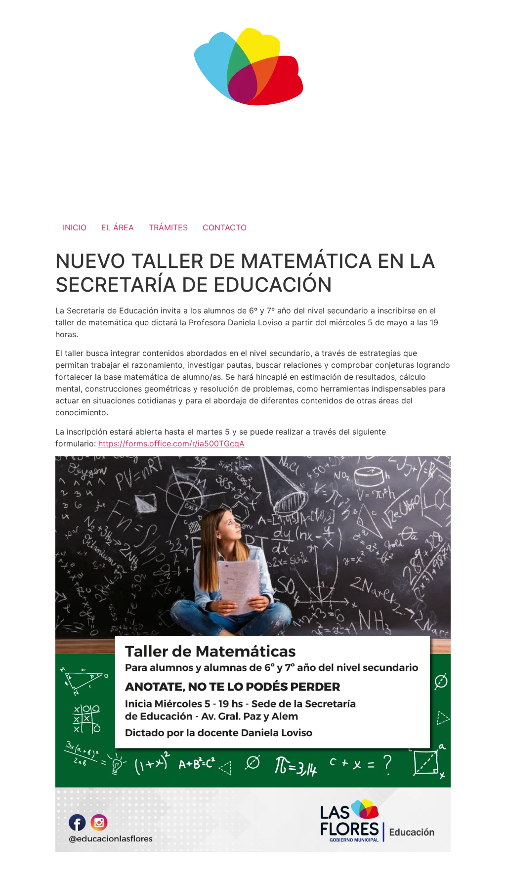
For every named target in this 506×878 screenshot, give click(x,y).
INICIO (74, 227)
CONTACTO (225, 227)
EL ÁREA (117, 227)
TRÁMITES (168, 227)
